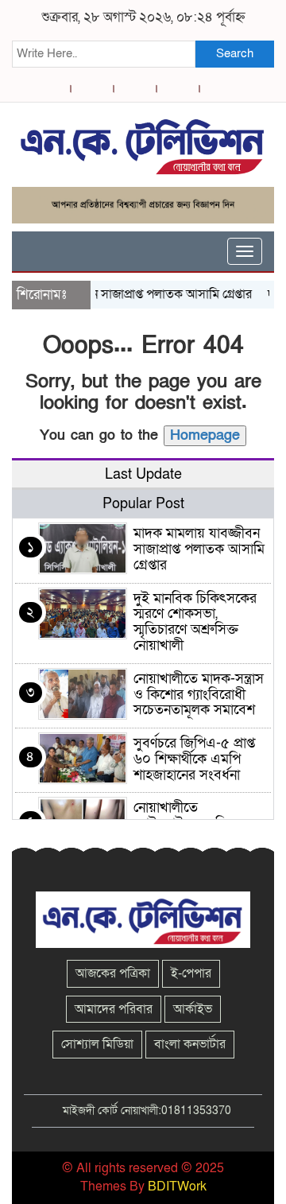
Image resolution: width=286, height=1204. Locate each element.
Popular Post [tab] (143, 504)
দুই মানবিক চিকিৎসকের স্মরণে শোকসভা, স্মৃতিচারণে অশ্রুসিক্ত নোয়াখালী (195, 621)
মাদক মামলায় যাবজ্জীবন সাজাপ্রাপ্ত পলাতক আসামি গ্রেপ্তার (199, 549)
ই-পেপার (191, 973)
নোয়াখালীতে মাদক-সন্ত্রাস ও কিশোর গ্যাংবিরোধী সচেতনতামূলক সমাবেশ (198, 695)
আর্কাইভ (192, 1009)
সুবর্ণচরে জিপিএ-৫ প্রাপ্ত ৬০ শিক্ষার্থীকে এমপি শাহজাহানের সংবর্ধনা (194, 759)
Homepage (205, 435)
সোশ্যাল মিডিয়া (97, 1044)
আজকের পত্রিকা (112, 973)
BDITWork (177, 1186)
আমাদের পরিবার (114, 1009)
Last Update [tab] (143, 474)
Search (234, 53)
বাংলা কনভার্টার (190, 1044)
